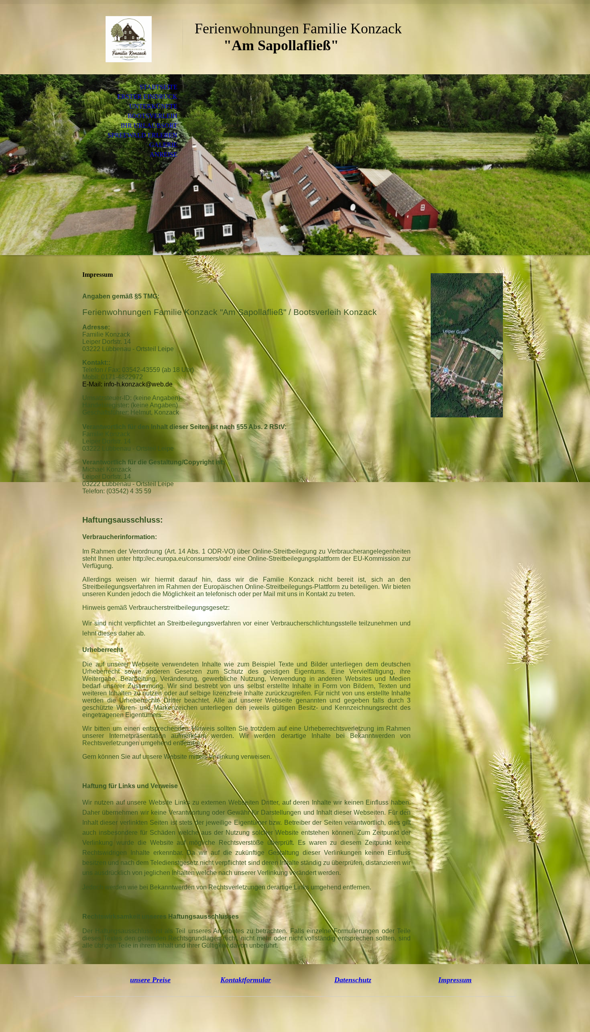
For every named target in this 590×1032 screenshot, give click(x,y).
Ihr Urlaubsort (149, 125)
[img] (128, 39)
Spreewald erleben (142, 135)
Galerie (163, 144)
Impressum (455, 980)
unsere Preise (150, 980)
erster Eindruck (147, 96)
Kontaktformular (245, 980)
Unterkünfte (153, 106)
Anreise (163, 154)
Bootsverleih (152, 115)
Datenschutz (352, 980)
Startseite (158, 87)
